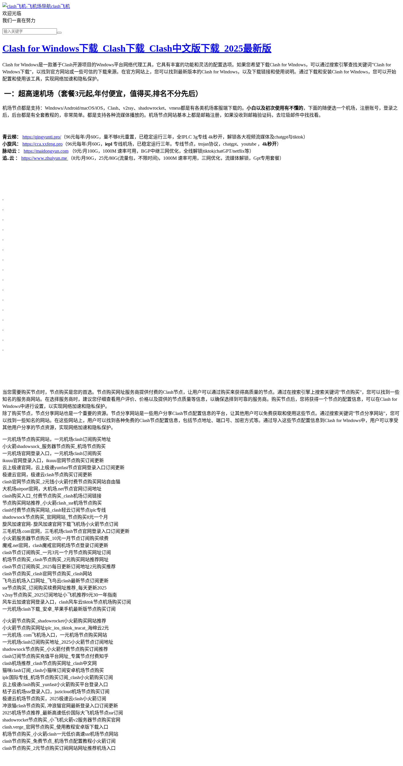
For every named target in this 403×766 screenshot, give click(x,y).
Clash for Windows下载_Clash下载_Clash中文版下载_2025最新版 (136, 48)
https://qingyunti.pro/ (41, 136)
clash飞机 (60, 6)
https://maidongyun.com (46, 151)
